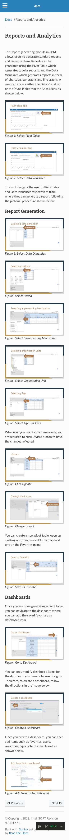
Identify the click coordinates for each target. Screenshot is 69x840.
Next (55, 803)
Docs (8, 19)
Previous (16, 803)
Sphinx (23, 829)
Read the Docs (18, 833)
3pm (37, 5)
